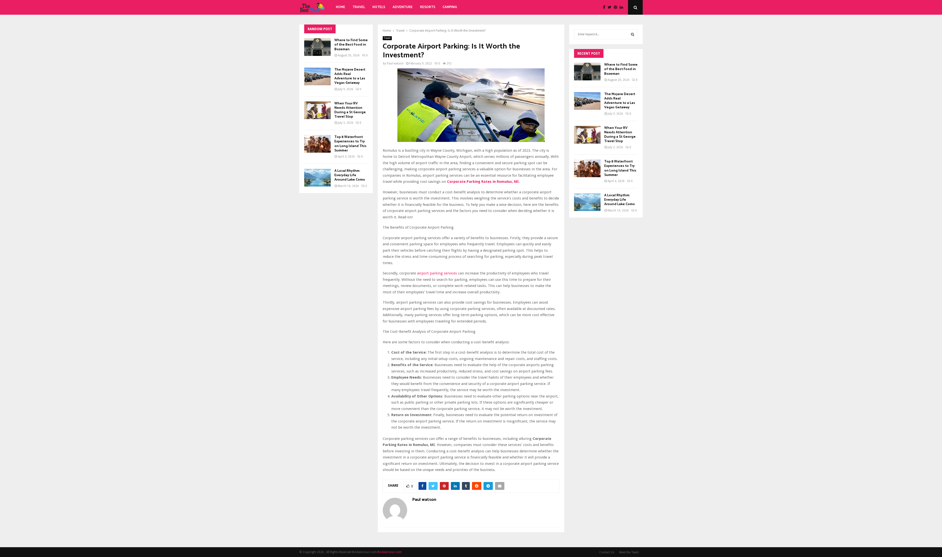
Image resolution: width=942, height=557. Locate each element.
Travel (359, 7)
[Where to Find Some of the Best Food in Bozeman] (317, 47)
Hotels (378, 7)
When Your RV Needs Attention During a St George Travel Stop (350, 110)
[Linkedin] (623, 7)
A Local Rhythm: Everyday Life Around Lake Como (349, 175)
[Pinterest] (617, 7)
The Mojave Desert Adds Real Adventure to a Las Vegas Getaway (349, 76)
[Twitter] (611, 7)
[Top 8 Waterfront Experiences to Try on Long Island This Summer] (317, 144)
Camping (450, 7)
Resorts (427, 7)
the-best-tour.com (389, 552)
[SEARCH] (632, 34)
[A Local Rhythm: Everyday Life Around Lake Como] (317, 177)
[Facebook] (605, 7)
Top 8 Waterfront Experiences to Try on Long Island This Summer (350, 143)
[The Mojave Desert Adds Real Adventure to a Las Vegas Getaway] (317, 76)
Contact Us (606, 552)
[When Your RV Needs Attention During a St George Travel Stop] (317, 110)
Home (340, 7)
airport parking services (437, 273)
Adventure (402, 7)
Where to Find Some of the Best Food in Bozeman (351, 44)
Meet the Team (629, 552)
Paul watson (395, 63)
